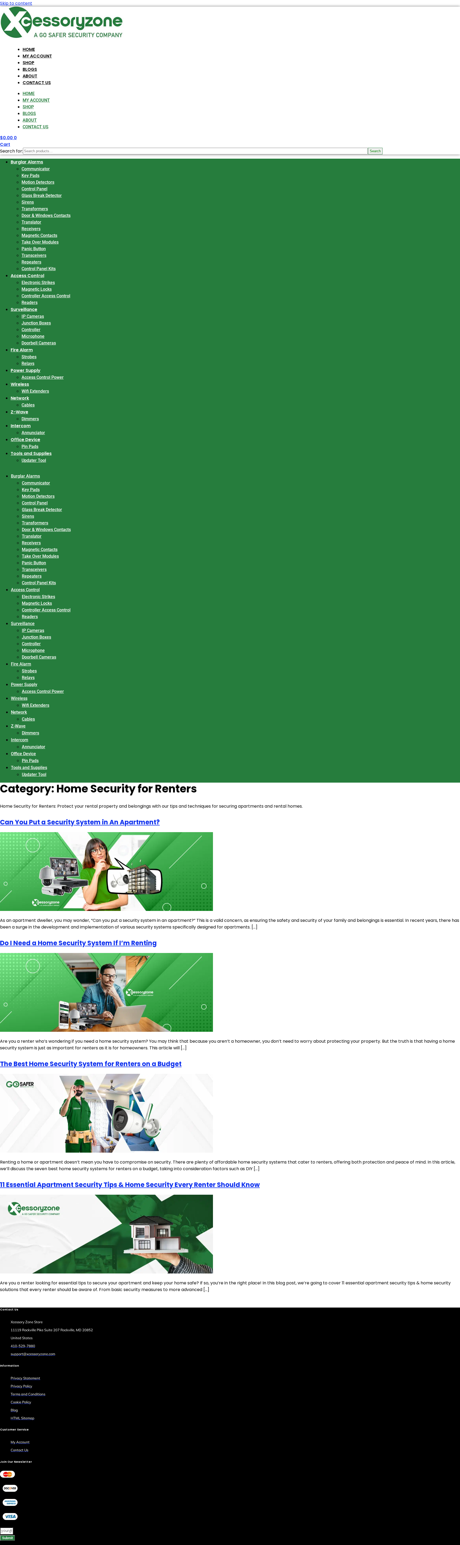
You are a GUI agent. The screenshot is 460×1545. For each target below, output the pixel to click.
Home (29, 49)
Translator (31, 222)
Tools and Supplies (31, 453)
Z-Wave (19, 412)
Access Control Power (43, 377)
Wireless (20, 384)
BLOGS (30, 69)
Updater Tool (34, 460)
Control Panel (34, 188)
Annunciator (33, 432)
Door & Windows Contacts (46, 215)
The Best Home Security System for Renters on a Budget (91, 1063)
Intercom (21, 426)
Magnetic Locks (37, 289)
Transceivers (34, 255)
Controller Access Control (46, 295)
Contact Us (37, 83)
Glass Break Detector (42, 195)
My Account (37, 56)
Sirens (28, 202)
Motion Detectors (38, 182)
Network (20, 398)
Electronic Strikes (38, 282)
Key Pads (30, 175)
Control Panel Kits (39, 268)
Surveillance (24, 309)
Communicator (36, 168)
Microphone (33, 336)
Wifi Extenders (35, 391)
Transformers (35, 208)
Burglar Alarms (27, 162)
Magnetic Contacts (39, 235)
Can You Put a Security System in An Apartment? (80, 822)
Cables (28, 405)
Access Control (27, 276)
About (30, 76)
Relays (28, 363)
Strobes (29, 356)
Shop (28, 63)
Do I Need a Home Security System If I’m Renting (78, 943)
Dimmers (30, 418)
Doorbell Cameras (39, 343)
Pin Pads (30, 446)
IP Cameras (33, 316)
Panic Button (34, 248)
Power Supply (25, 370)
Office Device (25, 440)
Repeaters (31, 262)
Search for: (11, 151)
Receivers (31, 228)
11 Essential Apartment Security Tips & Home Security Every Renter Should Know (130, 1184)
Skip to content (16, 3)
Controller (31, 329)
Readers (30, 302)
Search (375, 151)
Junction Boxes (36, 323)
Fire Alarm (22, 350)
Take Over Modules (40, 242)
